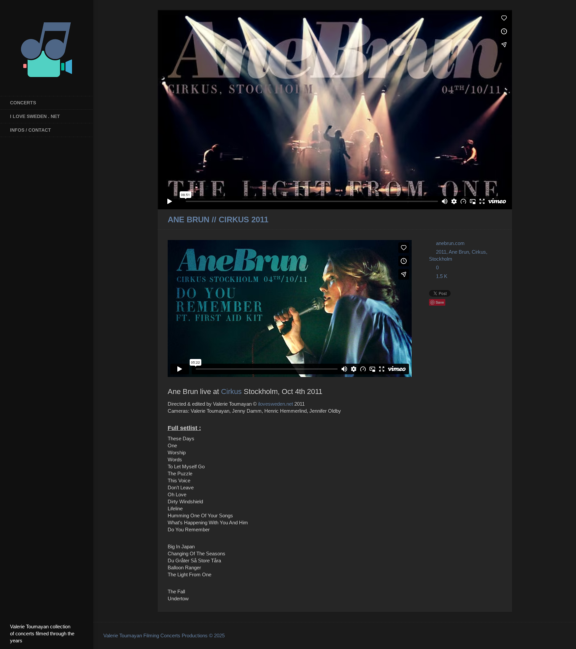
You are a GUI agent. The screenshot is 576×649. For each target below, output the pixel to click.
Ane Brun (459, 252)
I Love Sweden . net (35, 116)
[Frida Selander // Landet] (490, 220)
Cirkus (231, 391)
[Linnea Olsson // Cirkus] (499, 220)
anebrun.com (450, 243)
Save (440, 302)
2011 (441, 252)
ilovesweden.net (275, 404)
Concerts (23, 102)
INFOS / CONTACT (30, 130)
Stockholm (440, 259)
